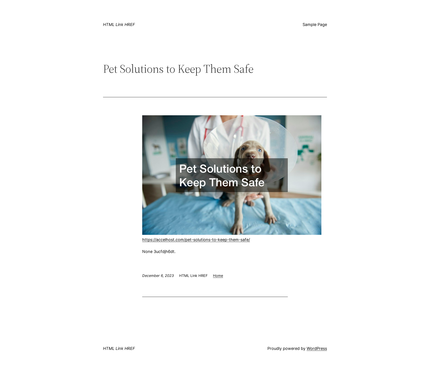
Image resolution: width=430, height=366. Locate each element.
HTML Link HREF (119, 24)
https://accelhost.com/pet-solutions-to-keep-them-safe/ (196, 239)
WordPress (317, 348)
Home (218, 275)
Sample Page (315, 24)
